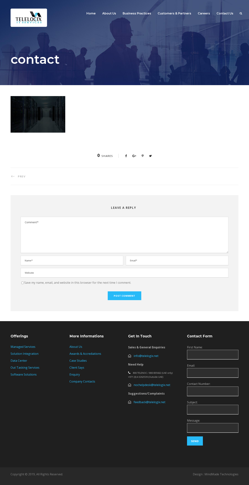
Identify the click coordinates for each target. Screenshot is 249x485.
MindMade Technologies (221, 474)
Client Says (76, 368)
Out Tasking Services (25, 368)
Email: (191, 366)
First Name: (195, 347)
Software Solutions (24, 374)
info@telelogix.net (146, 356)
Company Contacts (82, 381)
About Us (75, 347)
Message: (193, 421)
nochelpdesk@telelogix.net (152, 385)
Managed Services (23, 347)
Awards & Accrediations (85, 354)
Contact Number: (198, 384)
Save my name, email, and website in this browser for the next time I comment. (77, 283)
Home (91, 13)
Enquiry (74, 374)
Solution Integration (24, 354)
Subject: (192, 402)
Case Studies (78, 361)
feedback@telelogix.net (149, 402)
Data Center (19, 361)
